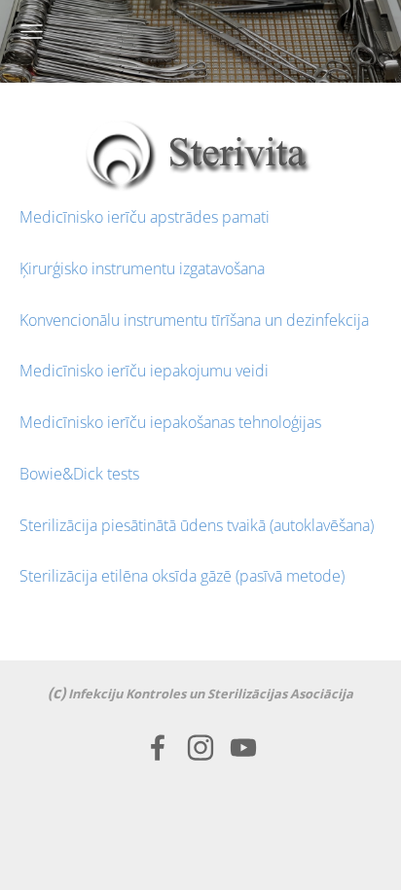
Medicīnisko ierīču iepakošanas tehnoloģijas (170, 422)
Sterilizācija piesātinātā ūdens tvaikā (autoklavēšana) (196, 525)
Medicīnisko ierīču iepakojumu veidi (144, 370)
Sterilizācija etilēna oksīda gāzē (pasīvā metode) (182, 576)
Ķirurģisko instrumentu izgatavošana (142, 268)
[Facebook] (157, 747)
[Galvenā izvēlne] (31, 31)
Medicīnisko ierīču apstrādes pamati (144, 217)
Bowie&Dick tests (79, 473)
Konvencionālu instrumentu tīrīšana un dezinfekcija (194, 320)
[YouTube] (243, 747)
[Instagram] (200, 747)
